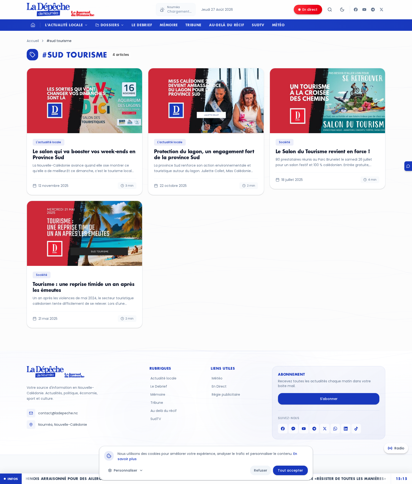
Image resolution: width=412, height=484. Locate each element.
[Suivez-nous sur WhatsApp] (335, 428)
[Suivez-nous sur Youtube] (364, 9)
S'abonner (329, 398)
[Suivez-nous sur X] (381, 9)
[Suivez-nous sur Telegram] (373, 9)
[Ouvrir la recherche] (330, 9)
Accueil (33, 40)
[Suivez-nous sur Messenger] (293, 428)
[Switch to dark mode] (342, 9)
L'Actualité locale (64, 25)
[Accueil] (33, 25)
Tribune (193, 25)
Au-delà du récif (226, 25)
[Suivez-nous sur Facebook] (356, 9)
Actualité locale (163, 378)
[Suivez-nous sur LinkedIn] (345, 428)
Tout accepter (290, 470)
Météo (278, 25)
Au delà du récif (163, 410)
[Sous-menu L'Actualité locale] (87, 25)
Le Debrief (142, 25)
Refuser (260, 470)
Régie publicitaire (226, 394)
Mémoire (169, 25)
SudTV (258, 25)
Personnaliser (125, 470)
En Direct (219, 386)
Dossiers (110, 25)
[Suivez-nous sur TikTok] (356, 428)
